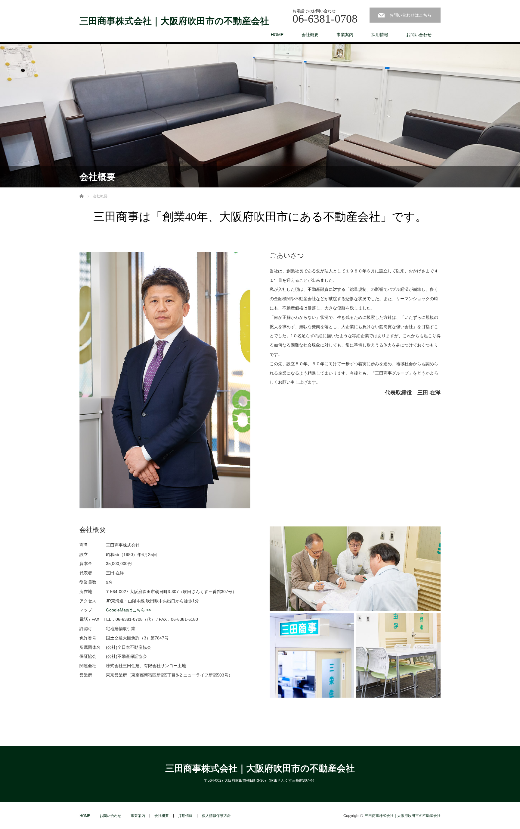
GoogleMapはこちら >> (128, 610)
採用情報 (379, 34)
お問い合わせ (419, 34)
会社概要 (310, 34)
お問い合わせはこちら (410, 15)
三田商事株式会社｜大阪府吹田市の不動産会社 (174, 21)
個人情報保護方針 (216, 816)
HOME (277, 34)
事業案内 (344, 34)
